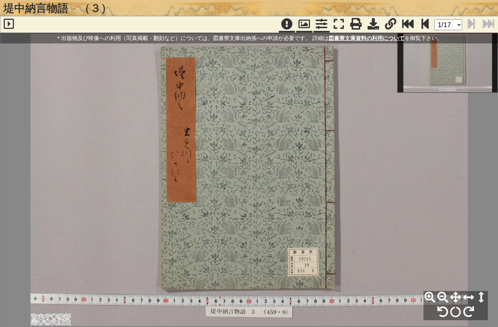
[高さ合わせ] (481, 297)
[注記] (287, 24)
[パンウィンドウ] (304, 24)
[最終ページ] (408, 24)
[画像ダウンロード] (373, 24)
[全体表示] (455, 297)
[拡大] (429, 297)
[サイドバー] (9, 24)
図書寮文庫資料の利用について (366, 38)
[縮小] (442, 297)
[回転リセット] (455, 312)
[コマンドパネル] (321, 24)
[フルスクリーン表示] (339, 24)
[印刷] (356, 24)
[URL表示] (390, 24)
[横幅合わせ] (468, 297)
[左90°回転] (442, 312)
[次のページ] (425, 24)
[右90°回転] (468, 312)
